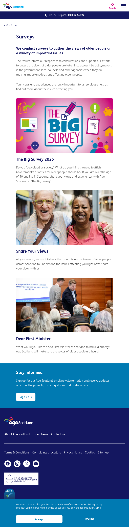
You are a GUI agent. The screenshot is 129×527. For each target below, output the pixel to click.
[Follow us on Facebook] (7, 463)
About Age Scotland (17, 434)
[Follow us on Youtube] (36, 463)
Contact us (58, 434)
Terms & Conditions (16, 452)
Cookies (90, 452)
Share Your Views (64, 230)
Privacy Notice (73, 452)
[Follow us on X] (26, 463)
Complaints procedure (46, 452)
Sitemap (103, 452)
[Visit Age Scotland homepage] (13, 6)
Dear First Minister (64, 316)
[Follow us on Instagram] (17, 463)
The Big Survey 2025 (64, 140)
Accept (39, 519)
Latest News (40, 434)
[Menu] (123, 5)
